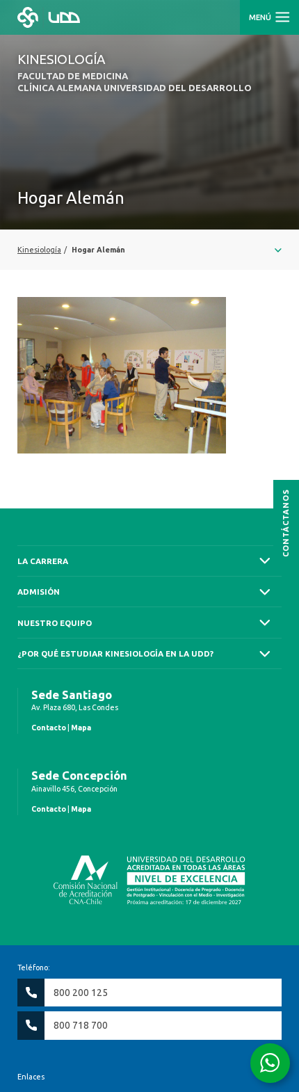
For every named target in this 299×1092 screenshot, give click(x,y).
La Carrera (42, 560)
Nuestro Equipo (54, 622)
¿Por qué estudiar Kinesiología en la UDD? (115, 653)
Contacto (48, 727)
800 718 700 (81, 1025)
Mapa (81, 727)
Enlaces (31, 1077)
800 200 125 (81, 992)
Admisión (38, 591)
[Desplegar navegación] (149, 250)
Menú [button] (261, 17)
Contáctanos (286, 522)
